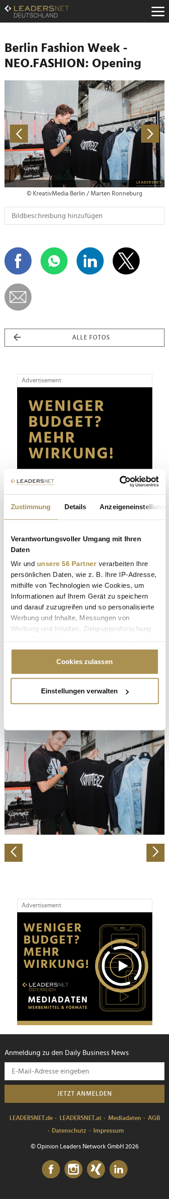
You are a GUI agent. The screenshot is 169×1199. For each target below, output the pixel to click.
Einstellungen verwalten (79, 691)
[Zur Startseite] (37, 11)
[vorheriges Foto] (45, 133)
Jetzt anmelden (84, 1094)
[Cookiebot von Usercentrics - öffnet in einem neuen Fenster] (120, 482)
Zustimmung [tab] (30, 506)
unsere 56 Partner (66, 563)
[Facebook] (51, 1170)
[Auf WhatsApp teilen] (54, 260)
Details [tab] (75, 506)
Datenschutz (69, 1131)
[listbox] (84, 783)
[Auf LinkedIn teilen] (90, 260)
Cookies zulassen (84, 661)
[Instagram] (73, 1170)
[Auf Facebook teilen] (18, 260)
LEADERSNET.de (31, 1118)
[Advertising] (84, 968)
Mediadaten (124, 1118)
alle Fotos (91, 338)
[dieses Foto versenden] (18, 297)
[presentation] (14, 853)
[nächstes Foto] (125, 133)
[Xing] (96, 1170)
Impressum (108, 1131)
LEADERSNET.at (80, 1118)
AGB (154, 1118)
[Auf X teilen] (126, 260)
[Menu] (157, 11)
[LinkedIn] (119, 1170)
